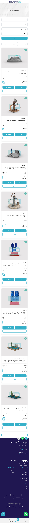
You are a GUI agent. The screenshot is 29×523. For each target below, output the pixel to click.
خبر (27, 486)
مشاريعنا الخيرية (25, 474)
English (3, 2)
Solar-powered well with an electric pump (19, 358)
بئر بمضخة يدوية (24, 118)
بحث (14, 38)
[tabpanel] (14, 239)
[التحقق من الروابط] (26, 438)
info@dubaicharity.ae (20, 454)
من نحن (26, 472)
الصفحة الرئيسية (25, 470)
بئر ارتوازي (25, 262)
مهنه (13, 472)
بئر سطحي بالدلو (24, 70)
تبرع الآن (20, 87)
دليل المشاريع (25, 481)
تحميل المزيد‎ (14, 435)
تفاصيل (14, 91)
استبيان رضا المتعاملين (24, 478)
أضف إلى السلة (8, 87)
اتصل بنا (26, 476)
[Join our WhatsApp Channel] (26, 514)
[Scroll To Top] (18, 438)
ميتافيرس (12, 470)
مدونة (27, 488)
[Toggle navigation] (26, 2)
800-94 (22, 449)
